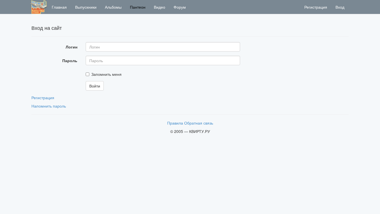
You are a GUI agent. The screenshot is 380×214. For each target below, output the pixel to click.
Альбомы (113, 7)
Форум (180, 7)
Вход (339, 7)
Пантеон (137, 7)
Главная (59, 7)
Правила (175, 123)
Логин (71, 47)
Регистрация (315, 7)
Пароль (69, 60)
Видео (159, 7)
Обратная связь (198, 123)
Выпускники (86, 7)
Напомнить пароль (48, 106)
